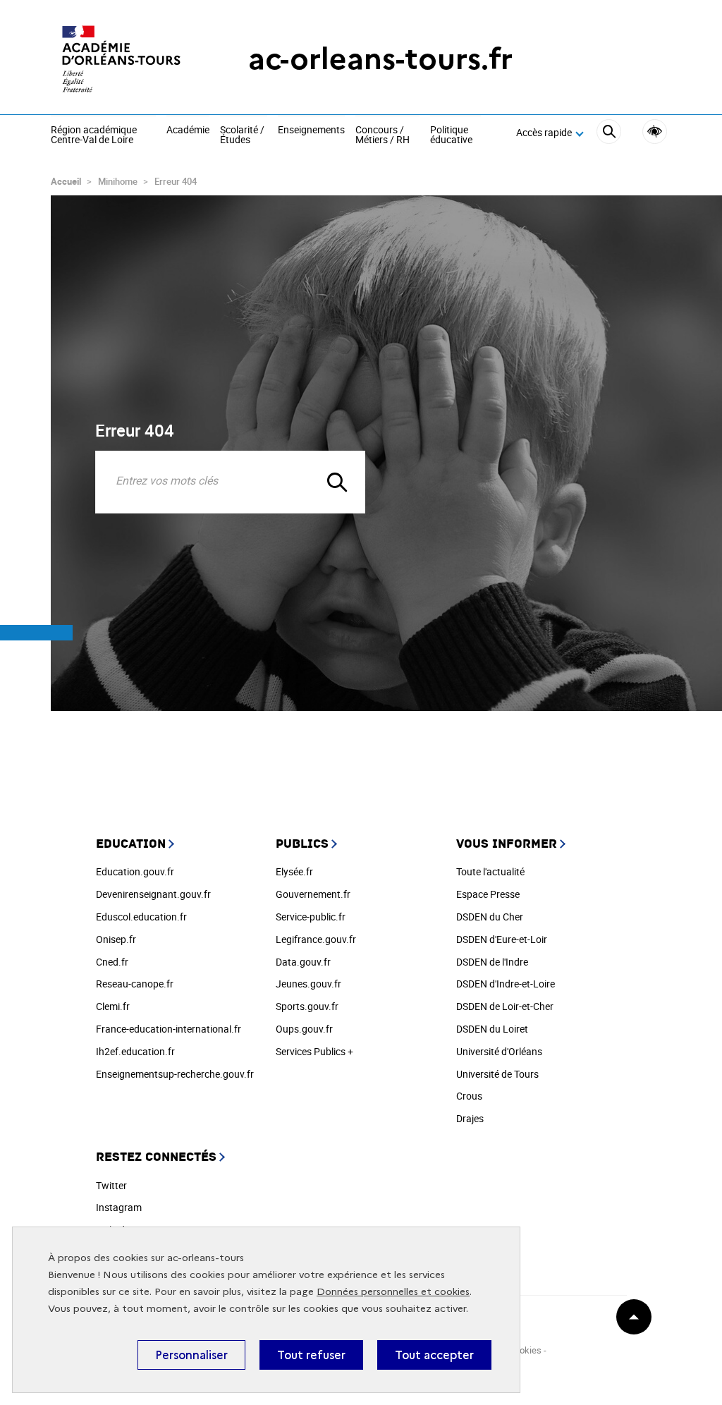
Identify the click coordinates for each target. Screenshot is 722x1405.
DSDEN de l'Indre (492, 961)
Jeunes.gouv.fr (308, 983)
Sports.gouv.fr (307, 1006)
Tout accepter (434, 1354)
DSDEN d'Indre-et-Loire (505, 983)
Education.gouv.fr (135, 871)
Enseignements (311, 130)
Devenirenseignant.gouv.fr (153, 894)
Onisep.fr (116, 939)
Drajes (470, 1118)
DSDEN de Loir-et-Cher (504, 1006)
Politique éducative (451, 135)
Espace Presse (488, 894)
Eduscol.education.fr (141, 916)
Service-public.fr (310, 916)
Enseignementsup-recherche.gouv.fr (175, 1074)
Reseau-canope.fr (134, 983)
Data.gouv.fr (303, 961)
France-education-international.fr (168, 1028)
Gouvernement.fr (313, 894)
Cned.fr (112, 961)
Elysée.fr (294, 871)
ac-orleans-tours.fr (380, 59)
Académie (187, 130)
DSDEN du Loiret (492, 1028)
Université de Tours (497, 1074)
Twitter (111, 1185)
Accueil (66, 181)
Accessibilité (654, 131)
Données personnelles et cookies (393, 1291)
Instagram (119, 1207)
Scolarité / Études (242, 135)
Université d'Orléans (499, 1051)
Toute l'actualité (490, 871)
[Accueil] (121, 59)
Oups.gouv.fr (304, 1028)
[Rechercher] (608, 133)
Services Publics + (314, 1051)
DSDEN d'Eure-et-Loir (501, 939)
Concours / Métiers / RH (382, 135)
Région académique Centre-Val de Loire (94, 135)
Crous (469, 1095)
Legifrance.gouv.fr (316, 939)
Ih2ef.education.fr (135, 1051)
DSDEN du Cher (489, 916)
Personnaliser (191, 1354)
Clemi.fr (113, 1006)
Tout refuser (311, 1354)
